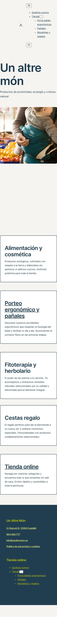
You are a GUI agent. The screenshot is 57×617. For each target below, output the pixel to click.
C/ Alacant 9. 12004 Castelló (21, 528)
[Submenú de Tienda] (41, 16)
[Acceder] (21, 25)
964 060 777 (13, 534)
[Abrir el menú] (29, 45)
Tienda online (22, 466)
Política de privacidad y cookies (23, 546)
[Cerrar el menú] (29, 5)
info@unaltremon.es (17, 540)
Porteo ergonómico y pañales (22, 309)
